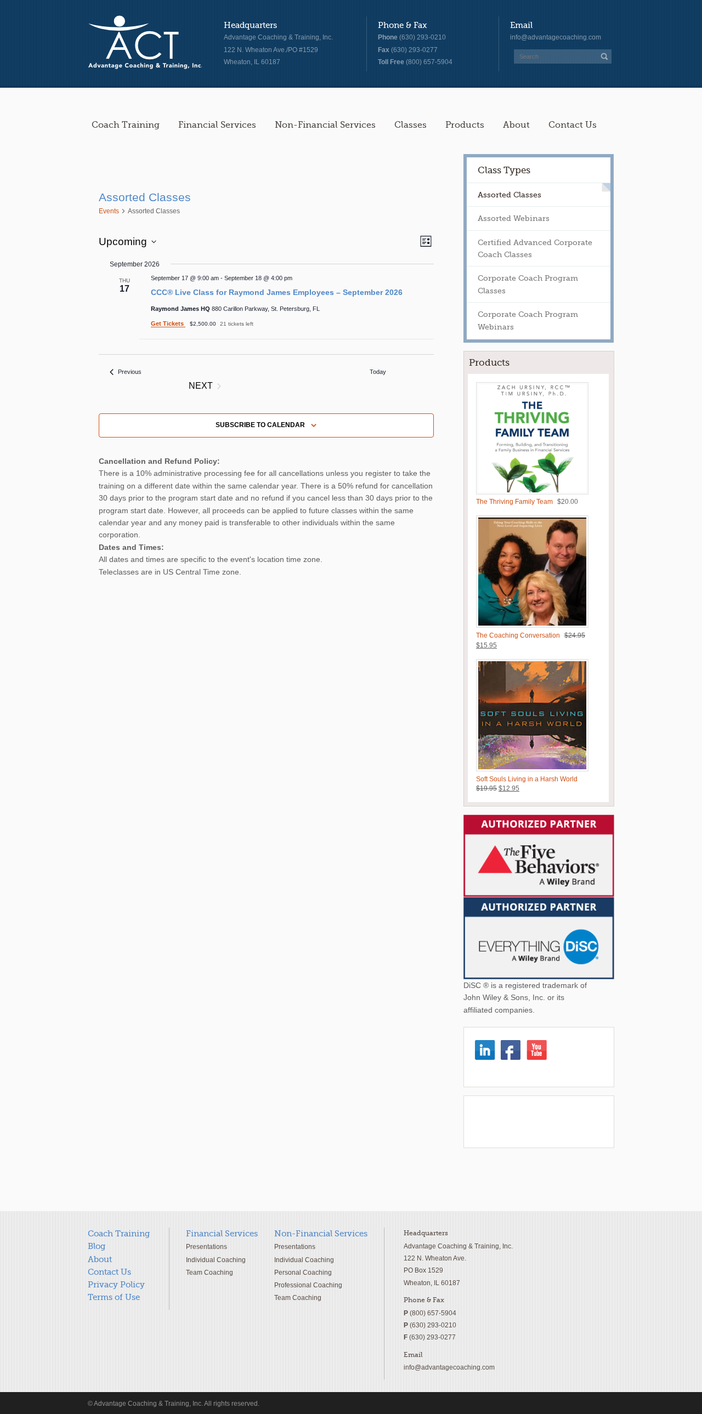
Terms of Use (114, 1297)
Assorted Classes (509, 194)
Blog (96, 1246)
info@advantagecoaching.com (555, 37)
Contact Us (572, 125)
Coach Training (126, 125)
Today (378, 371)
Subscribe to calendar (260, 425)
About (516, 125)
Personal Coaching (303, 1272)
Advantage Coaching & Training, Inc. (145, 42)
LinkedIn (485, 1050)
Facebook (511, 1050)
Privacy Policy (116, 1285)
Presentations (206, 1246)
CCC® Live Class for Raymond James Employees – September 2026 (277, 292)
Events (109, 211)
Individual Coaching (216, 1259)
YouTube (536, 1050)
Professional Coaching (308, 1284)
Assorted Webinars (514, 218)
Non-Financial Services (325, 125)
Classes (410, 125)
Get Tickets (168, 323)
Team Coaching (209, 1272)
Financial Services (217, 125)
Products (464, 125)
